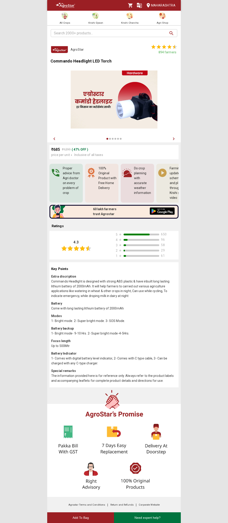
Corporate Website (149, 504)
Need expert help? (147, 517)
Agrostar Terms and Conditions (86, 504)
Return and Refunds (122, 504)
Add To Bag (81, 517)
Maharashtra (163, 5)
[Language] (139, 5)
